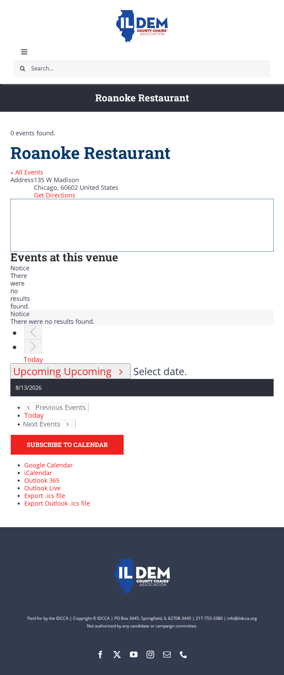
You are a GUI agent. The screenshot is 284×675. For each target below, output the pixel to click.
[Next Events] (33, 346)
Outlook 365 (42, 480)
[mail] (167, 654)
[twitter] (117, 654)
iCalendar (38, 473)
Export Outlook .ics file (57, 503)
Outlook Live (42, 488)
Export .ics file (44, 495)
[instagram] (150, 654)
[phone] (183, 654)
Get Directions (55, 195)
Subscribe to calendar (67, 445)
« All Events (26, 172)
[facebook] (100, 654)
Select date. (160, 371)
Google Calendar (48, 465)
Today (33, 359)
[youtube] (133, 654)
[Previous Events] (33, 332)
